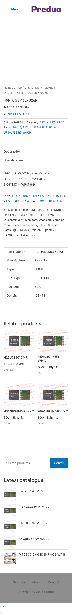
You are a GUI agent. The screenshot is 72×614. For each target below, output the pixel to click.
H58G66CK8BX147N (19, 201)
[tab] (36, 166)
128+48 (16, 127)
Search (59, 463)
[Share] (3, 606)
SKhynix (53, 127)
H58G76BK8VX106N (24, 196)
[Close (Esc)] (5, 606)
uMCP (18, 87)
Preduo (49, 592)
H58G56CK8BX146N (49, 201)
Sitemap (19, 582)
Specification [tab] (13, 160)
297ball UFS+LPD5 (17, 114)
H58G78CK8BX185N (53, 196)
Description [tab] (12, 151)
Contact (53, 582)
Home (7, 87)
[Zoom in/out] (0, 606)
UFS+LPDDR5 (33, 87)
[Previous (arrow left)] (0, 612)
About (36, 582)
